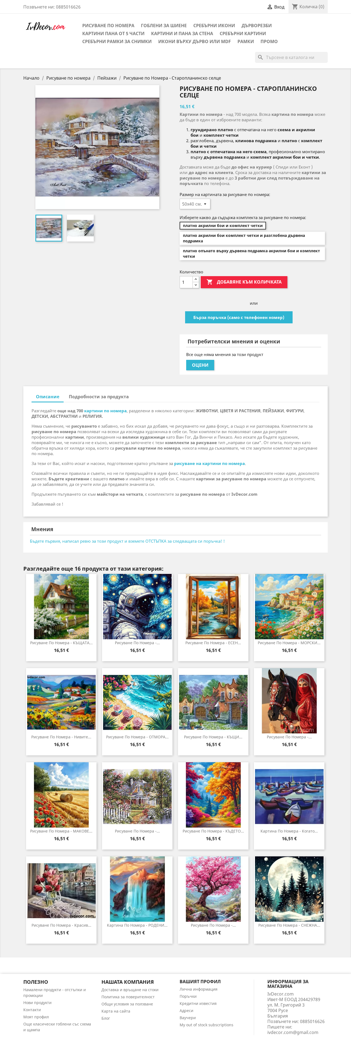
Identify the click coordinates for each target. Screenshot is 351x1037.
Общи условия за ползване (127, 1004)
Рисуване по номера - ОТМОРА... (137, 736)
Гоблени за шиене (164, 26)
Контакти (32, 1009)
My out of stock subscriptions (206, 1024)
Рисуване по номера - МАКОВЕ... (61, 831)
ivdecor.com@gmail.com (292, 1032)
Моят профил (36, 1016)
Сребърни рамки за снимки (117, 41)
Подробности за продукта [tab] (99, 397)
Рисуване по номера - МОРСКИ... (289, 642)
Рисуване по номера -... (137, 642)
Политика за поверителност (128, 996)
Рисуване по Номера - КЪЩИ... (213, 736)
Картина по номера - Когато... (289, 831)
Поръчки (188, 996)
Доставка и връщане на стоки (129, 989)
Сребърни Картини (243, 33)
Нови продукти (37, 1002)
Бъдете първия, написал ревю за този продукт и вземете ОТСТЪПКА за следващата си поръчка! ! (127, 541)
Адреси (186, 1010)
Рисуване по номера (108, 26)
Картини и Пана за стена (182, 33)
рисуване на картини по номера (209, 463)
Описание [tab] (47, 397)
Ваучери (188, 1017)
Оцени (200, 365)
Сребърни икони (214, 26)
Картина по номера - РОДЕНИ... (137, 925)
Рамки (245, 41)
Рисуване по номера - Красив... (61, 925)
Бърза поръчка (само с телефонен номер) (238, 317)
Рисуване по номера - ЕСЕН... (213, 642)
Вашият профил (200, 982)
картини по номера (105, 410)
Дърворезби (257, 26)
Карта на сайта (115, 1011)
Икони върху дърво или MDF (194, 41)
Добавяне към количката (244, 282)
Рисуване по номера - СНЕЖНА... (289, 925)
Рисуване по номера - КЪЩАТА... (61, 642)
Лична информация (198, 989)
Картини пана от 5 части (113, 33)
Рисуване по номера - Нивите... (61, 736)
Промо (269, 41)
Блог (105, 1018)
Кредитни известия (198, 1003)
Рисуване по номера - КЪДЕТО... (213, 831)
